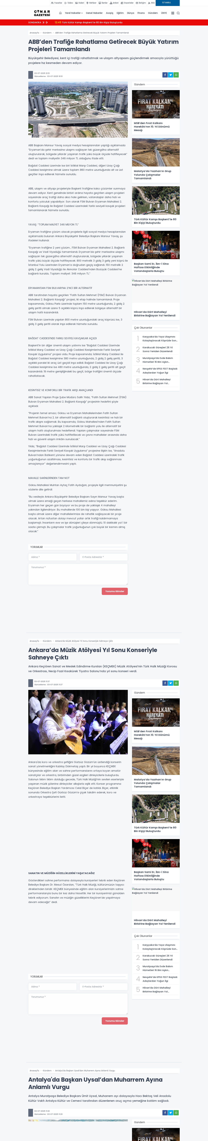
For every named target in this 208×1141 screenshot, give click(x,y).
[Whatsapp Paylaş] (176, 75)
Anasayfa (34, 32)
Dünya (130, 13)
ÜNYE (164, 13)
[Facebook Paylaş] (165, 75)
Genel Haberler (94, 13)
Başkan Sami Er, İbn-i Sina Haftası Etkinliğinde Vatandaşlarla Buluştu (98, 22)
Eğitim (120, 13)
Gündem (153, 13)
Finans (141, 13)
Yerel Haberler (73, 13)
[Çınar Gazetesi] (42, 13)
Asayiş (109, 13)
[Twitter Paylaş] (170, 75)
